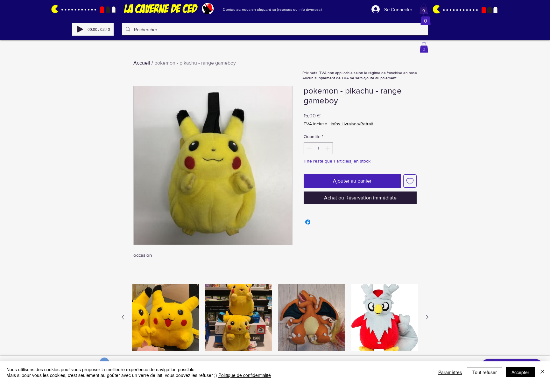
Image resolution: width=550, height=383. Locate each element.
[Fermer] (542, 372)
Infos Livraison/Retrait (352, 123)
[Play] (80, 29)
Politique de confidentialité (244, 375)
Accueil (141, 63)
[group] (275, 317)
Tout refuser (484, 372)
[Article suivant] (427, 317)
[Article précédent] (123, 317)
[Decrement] (309, 148)
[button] (423, 8)
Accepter (520, 372)
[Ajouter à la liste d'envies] (410, 181)
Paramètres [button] (450, 372)
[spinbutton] (318, 148)
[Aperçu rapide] (165, 317)
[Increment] (328, 148)
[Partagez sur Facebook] (308, 222)
